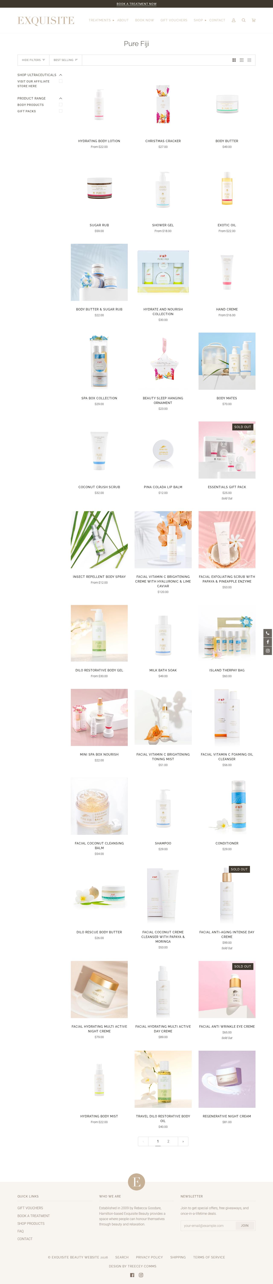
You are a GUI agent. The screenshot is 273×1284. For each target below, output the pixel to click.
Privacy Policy (149, 1257)
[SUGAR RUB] (99, 188)
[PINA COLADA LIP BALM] (163, 450)
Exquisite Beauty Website (75, 1257)
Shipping (178, 1257)
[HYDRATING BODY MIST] (99, 1079)
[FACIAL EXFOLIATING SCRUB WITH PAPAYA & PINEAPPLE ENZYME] (227, 539)
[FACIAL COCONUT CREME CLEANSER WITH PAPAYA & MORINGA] (163, 895)
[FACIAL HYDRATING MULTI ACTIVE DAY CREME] (163, 989)
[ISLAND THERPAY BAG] (227, 633)
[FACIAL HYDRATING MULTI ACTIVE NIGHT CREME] (99, 989)
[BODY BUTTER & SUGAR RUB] (99, 272)
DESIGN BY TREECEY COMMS (133, 1266)
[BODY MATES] (227, 361)
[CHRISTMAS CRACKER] (163, 103)
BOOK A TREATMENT (33, 1216)
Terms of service (209, 1257)
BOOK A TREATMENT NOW (137, 4)
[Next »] (183, 1141)
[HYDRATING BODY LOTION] (99, 103)
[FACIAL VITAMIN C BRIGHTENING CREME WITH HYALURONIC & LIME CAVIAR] (163, 539)
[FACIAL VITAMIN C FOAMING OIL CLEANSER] (227, 717)
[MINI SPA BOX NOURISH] (99, 717)
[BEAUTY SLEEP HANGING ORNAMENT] (163, 361)
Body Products (30, 105)
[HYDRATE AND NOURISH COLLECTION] (163, 272)
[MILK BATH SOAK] (163, 633)
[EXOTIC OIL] (227, 188)
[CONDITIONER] (227, 806)
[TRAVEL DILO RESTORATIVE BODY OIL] (163, 1079)
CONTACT (25, 1239)
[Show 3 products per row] (241, 60)
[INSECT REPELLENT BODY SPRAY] (99, 539)
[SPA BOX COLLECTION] (99, 361)
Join (245, 1225)
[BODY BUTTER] (227, 103)
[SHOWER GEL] (163, 188)
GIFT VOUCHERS (30, 1208)
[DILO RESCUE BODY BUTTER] (99, 895)
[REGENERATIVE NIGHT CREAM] (227, 1079)
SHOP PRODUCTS (30, 1224)
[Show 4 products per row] (250, 60)
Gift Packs (26, 111)
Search (122, 1257)
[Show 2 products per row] (234, 60)
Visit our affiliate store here (33, 84)
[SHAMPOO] (163, 806)
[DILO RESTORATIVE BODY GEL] (99, 633)
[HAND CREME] (227, 272)
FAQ (20, 1231)
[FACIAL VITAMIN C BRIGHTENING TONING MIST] (163, 717)
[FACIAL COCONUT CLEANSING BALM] (99, 806)
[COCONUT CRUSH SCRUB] (99, 449)
